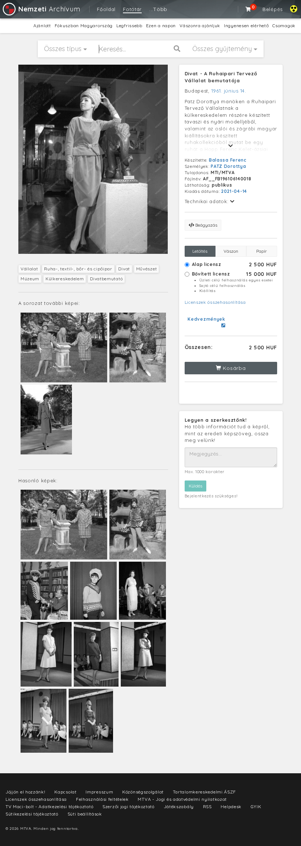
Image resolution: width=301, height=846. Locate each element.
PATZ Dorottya (228, 166)
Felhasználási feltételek (102, 799)
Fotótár (132, 9)
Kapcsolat (65, 792)
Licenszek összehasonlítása (215, 302)
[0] (248, 9)
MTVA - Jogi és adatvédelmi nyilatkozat (182, 799)
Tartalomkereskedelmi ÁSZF (204, 792)
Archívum (49, 9)
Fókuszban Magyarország (84, 25)
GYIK (256, 806)
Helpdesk (231, 806)
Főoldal (106, 9)
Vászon (231, 251)
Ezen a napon (161, 25)
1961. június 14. (228, 91)
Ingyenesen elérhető (246, 25)
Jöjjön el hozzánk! (26, 792)
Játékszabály (179, 806)
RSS (207, 806)
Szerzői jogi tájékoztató (128, 806)
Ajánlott (42, 25)
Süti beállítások (85, 814)
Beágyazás (205, 225)
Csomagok (283, 25)
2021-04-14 (234, 191)
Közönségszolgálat (143, 792)
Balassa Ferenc (228, 160)
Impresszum (99, 792)
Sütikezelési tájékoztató (32, 814)
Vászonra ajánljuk (199, 25)
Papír (261, 251)
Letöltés (199, 251)
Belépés (272, 9)
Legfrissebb (129, 25)
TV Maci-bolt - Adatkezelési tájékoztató (49, 806)
